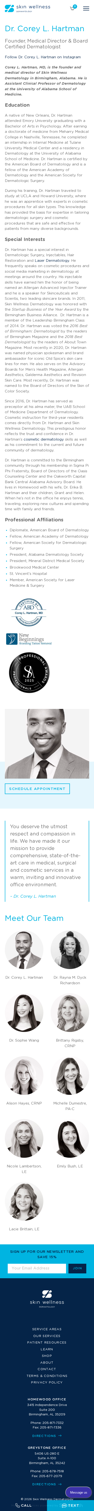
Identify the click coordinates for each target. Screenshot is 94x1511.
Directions (44, 1436)
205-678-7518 (53, 1471)
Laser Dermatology (52, 261)
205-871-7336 (50, 1427)
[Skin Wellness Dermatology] (27, 8)
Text (73, 1505)
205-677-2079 (50, 1476)
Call (26, 1505)
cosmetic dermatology (44, 439)
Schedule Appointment (37, 789)
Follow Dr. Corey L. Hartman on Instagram (43, 57)
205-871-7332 (53, 1423)
